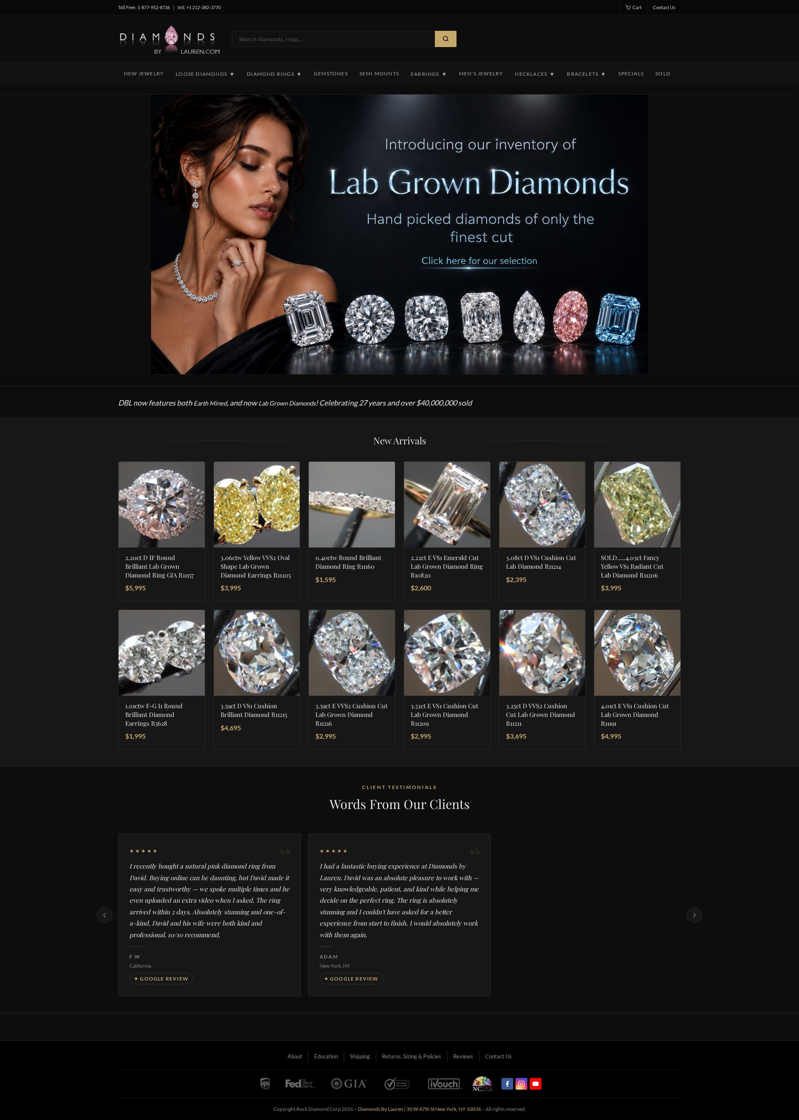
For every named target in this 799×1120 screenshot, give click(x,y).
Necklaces (535, 74)
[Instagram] (521, 1084)
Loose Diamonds (205, 74)
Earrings (429, 74)
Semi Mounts (379, 73)
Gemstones (331, 73)
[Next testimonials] (694, 915)
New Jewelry (144, 73)
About (295, 1056)
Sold (662, 73)
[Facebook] (507, 1084)
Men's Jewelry (481, 73)
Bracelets (586, 74)
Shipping (360, 1056)
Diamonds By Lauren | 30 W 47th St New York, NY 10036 (419, 1109)
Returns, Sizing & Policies (411, 1056)
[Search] (446, 39)
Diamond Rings (274, 74)
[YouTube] (535, 1084)
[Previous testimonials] (104, 915)
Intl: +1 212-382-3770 (199, 7)
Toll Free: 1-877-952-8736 (144, 7)
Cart (637, 7)
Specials (631, 73)
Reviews (463, 1056)
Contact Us (664, 7)
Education (326, 1056)
